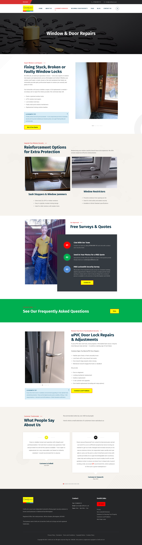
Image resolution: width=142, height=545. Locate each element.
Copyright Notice (80, 535)
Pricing (99, 509)
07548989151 (78, 503)
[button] (77, 93)
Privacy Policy (51, 535)
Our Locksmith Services (103, 512)
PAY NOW (101, 504)
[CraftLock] (28, 9)
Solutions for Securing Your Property (107, 514)
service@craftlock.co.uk (82, 505)
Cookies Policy (90, 535)
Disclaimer (59, 535)
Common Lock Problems (103, 517)
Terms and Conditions (69, 535)
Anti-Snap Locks (101, 519)
